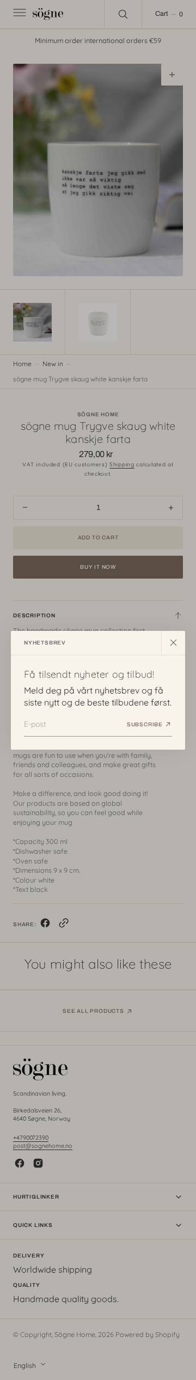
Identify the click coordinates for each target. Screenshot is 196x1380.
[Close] (173, 642)
